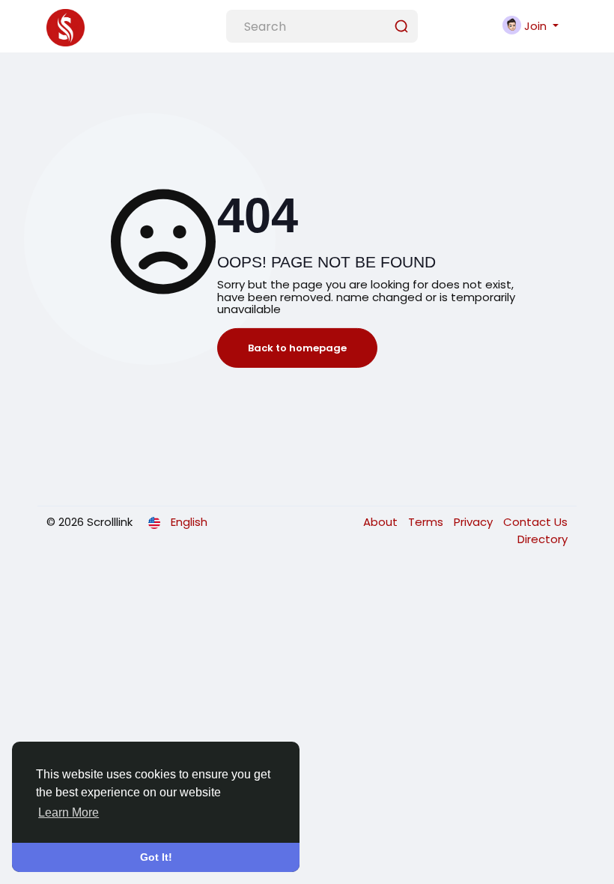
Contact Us (535, 522)
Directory (542, 539)
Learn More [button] (68, 812)
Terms (427, 522)
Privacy (475, 522)
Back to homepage (297, 348)
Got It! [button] (156, 857)
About (382, 522)
